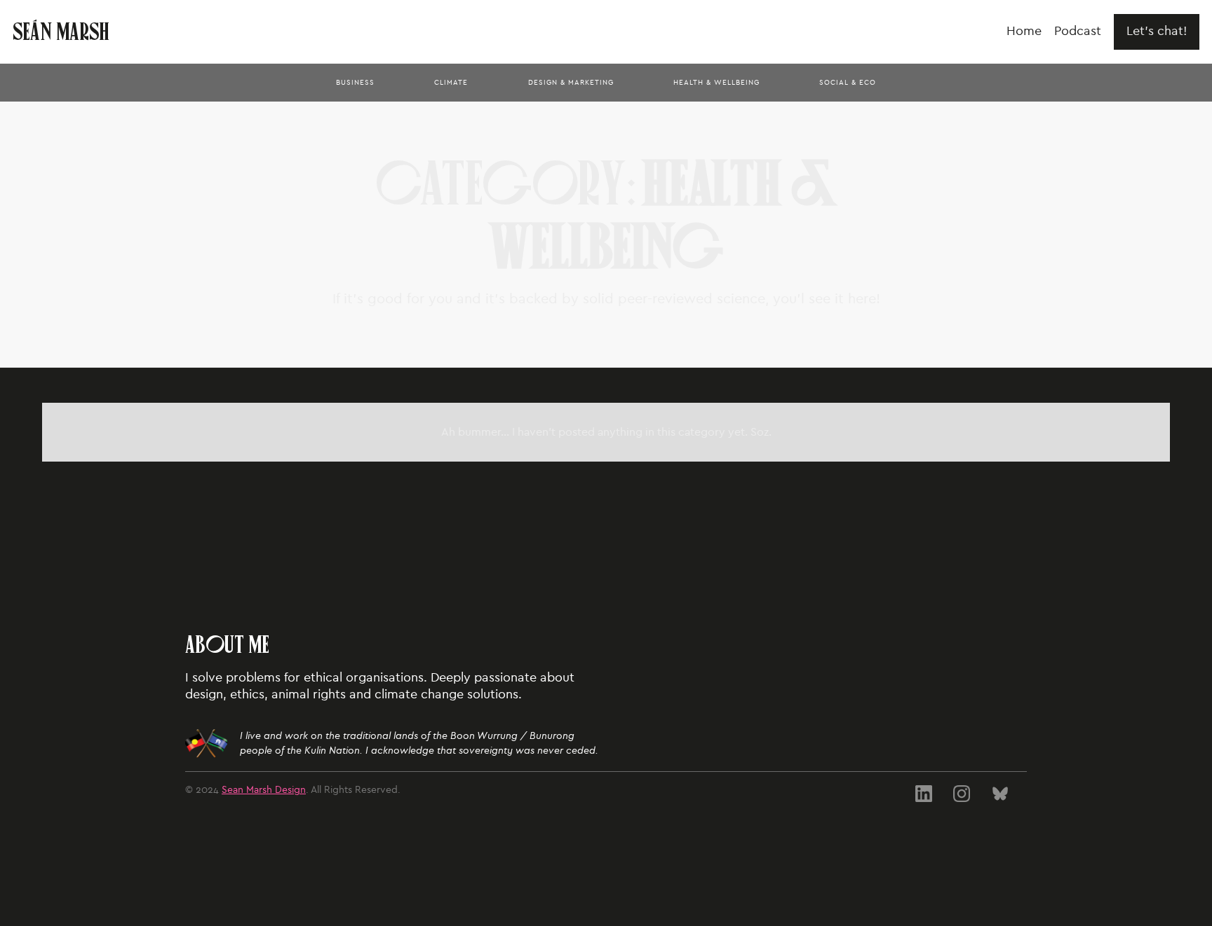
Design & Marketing (571, 82)
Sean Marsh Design (264, 790)
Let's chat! (1156, 31)
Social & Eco (847, 82)
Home (1024, 31)
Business (355, 82)
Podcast (1077, 31)
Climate (451, 82)
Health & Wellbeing (716, 82)
